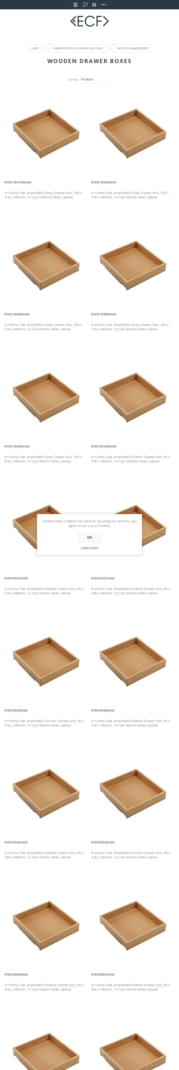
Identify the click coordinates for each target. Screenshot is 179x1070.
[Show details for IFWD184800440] (133, 265)
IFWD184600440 (16, 314)
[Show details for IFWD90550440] (133, 926)
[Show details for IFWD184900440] (46, 397)
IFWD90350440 (102, 578)
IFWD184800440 (103, 314)
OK (89, 537)
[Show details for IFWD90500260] (133, 794)
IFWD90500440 (16, 974)
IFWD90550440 (102, 974)
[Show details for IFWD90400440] (133, 661)
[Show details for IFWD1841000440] (46, 133)
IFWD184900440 (16, 446)
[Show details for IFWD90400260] (46, 661)
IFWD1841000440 (17, 182)
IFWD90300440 (16, 578)
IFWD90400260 (16, 710)
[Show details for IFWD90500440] (46, 926)
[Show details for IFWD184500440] (133, 133)
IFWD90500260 (102, 842)
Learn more (89, 548)
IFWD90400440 (102, 710)
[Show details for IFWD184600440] (46, 265)
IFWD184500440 (103, 182)
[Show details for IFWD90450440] (46, 794)
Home (34, 48)
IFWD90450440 (16, 842)
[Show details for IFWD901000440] (133, 397)
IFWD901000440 (103, 446)
